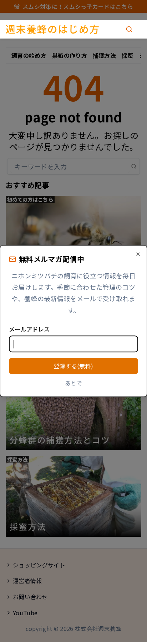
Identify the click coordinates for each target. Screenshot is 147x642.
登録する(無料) (73, 366)
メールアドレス (29, 329)
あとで (73, 383)
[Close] (138, 254)
